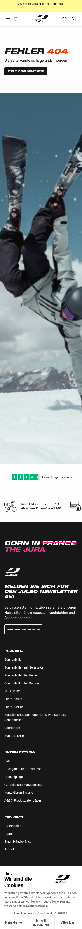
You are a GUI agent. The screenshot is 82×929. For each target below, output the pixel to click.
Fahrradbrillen (14, 707)
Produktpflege (14, 777)
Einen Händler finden (18, 841)
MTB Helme (12, 691)
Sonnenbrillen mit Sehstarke (23, 667)
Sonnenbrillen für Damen (21, 683)
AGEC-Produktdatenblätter (22, 800)
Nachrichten (12, 826)
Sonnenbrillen (13, 659)
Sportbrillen (12, 728)
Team (8, 833)
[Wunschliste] (64, 19)
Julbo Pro (10, 849)
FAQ (7, 761)
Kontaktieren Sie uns (18, 792)
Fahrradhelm (13, 699)
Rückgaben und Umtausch (23, 769)
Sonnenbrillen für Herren (21, 675)
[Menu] (8, 19)
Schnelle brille (14, 735)
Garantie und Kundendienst (23, 784)
